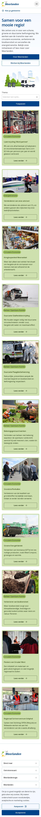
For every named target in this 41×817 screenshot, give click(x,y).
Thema (5, 92)
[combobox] (20, 96)
